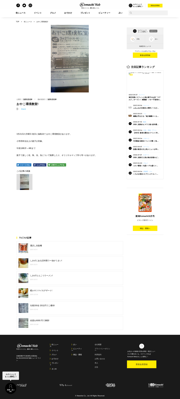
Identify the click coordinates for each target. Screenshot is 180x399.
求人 (96, 363)
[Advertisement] (69, 121)
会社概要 (98, 344)
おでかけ (68, 13)
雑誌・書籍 (77, 355)
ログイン (153, 31)
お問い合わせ (100, 359)
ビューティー (104, 13)
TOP (17, 22)
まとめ (54, 369)
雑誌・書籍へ (145, 228)
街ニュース (21, 13)
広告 (96, 367)
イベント (38, 13)
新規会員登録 (155, 5)
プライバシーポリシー (102, 349)
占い (121, 13)
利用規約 (98, 355)
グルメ (53, 13)
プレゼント (85, 13)
